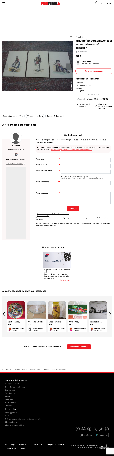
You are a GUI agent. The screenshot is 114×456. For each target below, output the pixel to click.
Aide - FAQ (9, 405)
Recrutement (10, 390)
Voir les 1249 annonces (14, 164)
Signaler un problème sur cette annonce (105, 106)
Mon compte (10, 444)
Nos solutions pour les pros (15, 387)
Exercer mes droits (43, 216)
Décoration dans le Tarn (13, 116)
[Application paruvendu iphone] (86, 435)
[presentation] (5, 314)
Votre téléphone (42, 182)
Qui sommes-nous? (12, 384)
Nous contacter (11, 402)
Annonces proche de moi (15, 448)
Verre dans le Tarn (35, 116)
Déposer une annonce (28, 444)
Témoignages (10, 393)
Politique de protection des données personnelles (23, 419)
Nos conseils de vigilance (85, 105)
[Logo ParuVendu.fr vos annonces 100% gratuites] (50, 6)
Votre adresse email (44, 171)
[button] (69, 66)
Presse (7, 396)
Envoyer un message (94, 71)
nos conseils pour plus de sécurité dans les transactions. (71, 150)
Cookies (8, 416)
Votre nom (40, 159)
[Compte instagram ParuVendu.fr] (95, 429)
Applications (9, 399)
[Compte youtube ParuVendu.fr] (107, 429)
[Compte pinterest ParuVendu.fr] (101, 429)
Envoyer (73, 208)
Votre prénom (41, 165)
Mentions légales (11, 422)
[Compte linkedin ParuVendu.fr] (83, 429)
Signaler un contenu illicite (14, 425)
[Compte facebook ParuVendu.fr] (89, 429)
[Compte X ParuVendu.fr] (78, 429)
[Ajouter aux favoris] (71, 37)
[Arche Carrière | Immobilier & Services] (104, 446)
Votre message (42, 193)
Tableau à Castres (54, 116)
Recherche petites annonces (53, 444)
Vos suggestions (11, 413)
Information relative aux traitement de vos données (53, 214)
